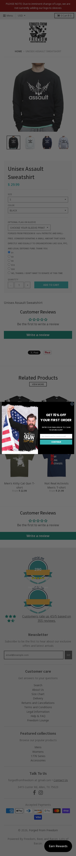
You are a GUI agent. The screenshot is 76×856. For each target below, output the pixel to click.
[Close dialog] (72, 404)
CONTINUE (56, 442)
